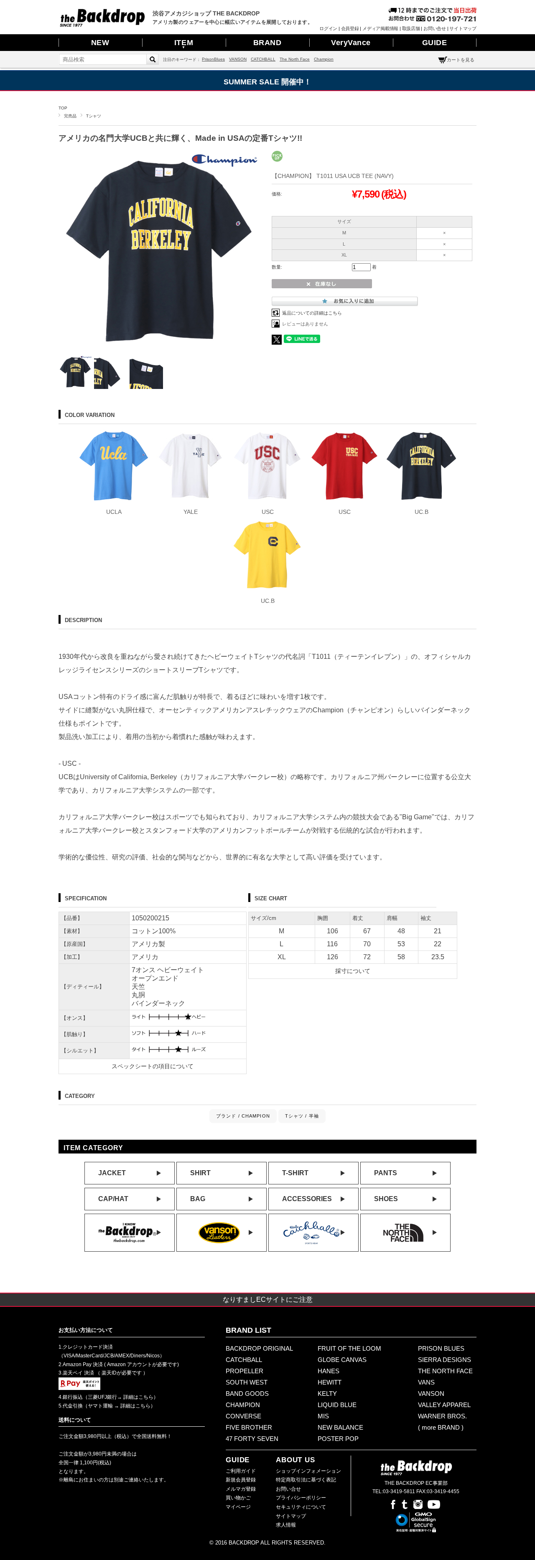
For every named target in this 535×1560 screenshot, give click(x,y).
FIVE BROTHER (249, 1427)
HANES (328, 1371)
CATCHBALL (263, 59)
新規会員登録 (241, 1480)
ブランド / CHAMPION (243, 1115)
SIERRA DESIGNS (444, 1359)
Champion (324, 59)
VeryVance (351, 42)
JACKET (112, 1172)
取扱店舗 (411, 28)
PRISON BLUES (441, 1348)
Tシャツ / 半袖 (302, 1115)
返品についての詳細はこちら (312, 312)
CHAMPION (243, 1404)
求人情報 (286, 1525)
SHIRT (200, 1172)
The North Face (295, 59)
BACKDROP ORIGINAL (259, 1348)
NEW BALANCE (340, 1427)
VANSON (238, 59)
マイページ (238, 1507)
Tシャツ (93, 116)
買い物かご (238, 1498)
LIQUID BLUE (337, 1404)
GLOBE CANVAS (342, 1359)
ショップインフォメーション (308, 1471)
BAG (197, 1198)
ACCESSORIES (307, 1198)
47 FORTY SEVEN (252, 1438)
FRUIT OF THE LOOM (349, 1348)
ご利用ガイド (241, 1471)
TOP (63, 108)
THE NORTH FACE (445, 1371)
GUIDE (434, 42)
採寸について (352, 971)
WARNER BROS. (442, 1416)
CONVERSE (243, 1416)
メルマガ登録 (241, 1489)
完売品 (70, 116)
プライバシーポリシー (301, 1498)
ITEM (183, 43)
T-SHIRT (295, 1172)
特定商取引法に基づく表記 (306, 1480)
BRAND (267, 42)
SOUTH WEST (247, 1382)
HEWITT (329, 1382)
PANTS (385, 1172)
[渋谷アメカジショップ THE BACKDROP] (102, 24)
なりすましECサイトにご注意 (268, 1299)
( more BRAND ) (441, 1427)
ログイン (328, 28)
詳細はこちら (137, 1397)
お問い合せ (434, 28)
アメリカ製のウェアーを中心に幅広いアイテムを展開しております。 (233, 22)
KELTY (327, 1393)
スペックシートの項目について (153, 1066)
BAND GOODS (247, 1393)
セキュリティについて (301, 1507)
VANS (426, 1382)
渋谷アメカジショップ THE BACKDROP (206, 13)
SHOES (386, 1198)
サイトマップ (462, 28)
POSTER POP (338, 1438)
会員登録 (350, 28)
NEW (100, 42)
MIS (323, 1416)
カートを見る (460, 59)
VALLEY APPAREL (444, 1404)
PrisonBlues (213, 59)
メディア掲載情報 (380, 28)
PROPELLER (244, 1371)
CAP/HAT (113, 1198)
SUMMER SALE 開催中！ (267, 82)
